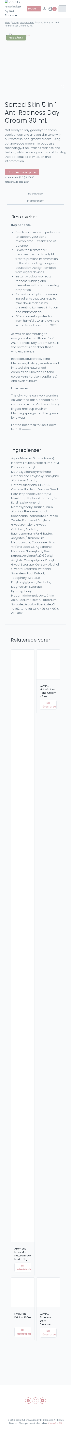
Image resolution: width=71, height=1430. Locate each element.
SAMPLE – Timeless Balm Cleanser (45, 1319)
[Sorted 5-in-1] (37, 62)
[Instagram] (35, 1400)
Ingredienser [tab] (35, 201)
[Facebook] (28, 1400)
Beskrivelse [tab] (35, 193)
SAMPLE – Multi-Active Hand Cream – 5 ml (48, 691)
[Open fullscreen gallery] (62, 86)
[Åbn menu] (62, 9)
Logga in (33, 8)
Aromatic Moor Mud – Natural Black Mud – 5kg (22, 1254)
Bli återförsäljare (22, 172)
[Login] (44, 9)
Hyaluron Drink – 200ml (22, 1315)
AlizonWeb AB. (55, 1423)
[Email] (43, 1400)
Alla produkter (21, 181)
